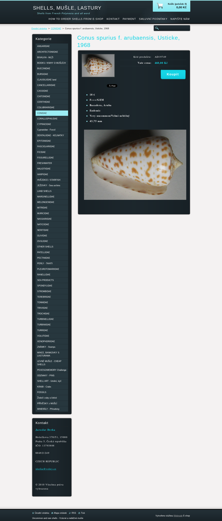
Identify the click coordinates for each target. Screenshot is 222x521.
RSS (74, 513)
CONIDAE (56, 28)
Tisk (83, 513)
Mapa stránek (60, 513)
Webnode (178, 516)
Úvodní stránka (39, 28)
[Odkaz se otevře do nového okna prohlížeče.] (98, 76)
